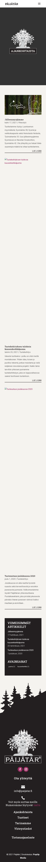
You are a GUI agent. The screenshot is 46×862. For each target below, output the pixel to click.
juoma (12, 666)
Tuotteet (23, 817)
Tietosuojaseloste (23, 837)
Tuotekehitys (25, 352)
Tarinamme (23, 823)
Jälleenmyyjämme (14, 119)
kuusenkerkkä (23, 666)
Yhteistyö (22, 122)
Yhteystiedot (23, 828)
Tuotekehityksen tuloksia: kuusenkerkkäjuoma (18, 347)
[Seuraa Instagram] (26, 769)
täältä (36, 805)
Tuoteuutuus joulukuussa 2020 (20, 576)
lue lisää (36, 151)
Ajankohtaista (23, 812)
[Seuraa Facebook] (20, 769)
